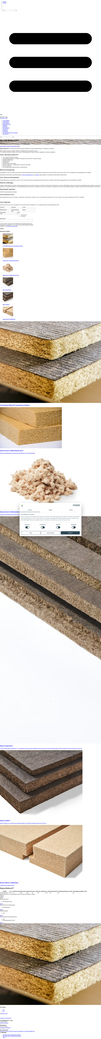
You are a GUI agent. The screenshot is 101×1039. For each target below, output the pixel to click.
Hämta (1, 903)
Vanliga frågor (6, 122)
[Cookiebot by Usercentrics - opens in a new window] (74, 505)
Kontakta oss (5, 134)
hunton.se (7, 1031)
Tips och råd (5, 129)
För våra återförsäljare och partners (10, 132)
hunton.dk (11, 1031)
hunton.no (2, 1031)
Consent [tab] (30, 510)
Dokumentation (6, 127)
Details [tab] (50, 510)
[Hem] (3, 118)
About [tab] (71, 510)
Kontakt (4, 1)
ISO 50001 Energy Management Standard (12, 1036)
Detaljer (8, 146)
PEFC (4, 1037)
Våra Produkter (6, 120)
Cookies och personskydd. (12, 226)
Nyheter (4, 2)
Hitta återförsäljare (7, 124)
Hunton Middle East (30, 1031)
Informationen (3, 146)
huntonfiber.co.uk (22, 1031)
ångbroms (37, 174)
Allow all (70, 532)
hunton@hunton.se (4, 1022)
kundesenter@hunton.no (5, 1027)
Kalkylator (5, 126)
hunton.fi (16, 1031)
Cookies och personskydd (5, 1018)
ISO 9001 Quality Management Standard (12, 1034)
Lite (3, 1011)
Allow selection (50, 532)
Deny (31, 532)
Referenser (5, 130)
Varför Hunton (6, 121)
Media (18, 146)
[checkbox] (25, 215)
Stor (4, 1010)
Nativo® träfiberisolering (27, 174)
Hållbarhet (5, 125)
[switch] (43, 527)
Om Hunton (5, 131)
